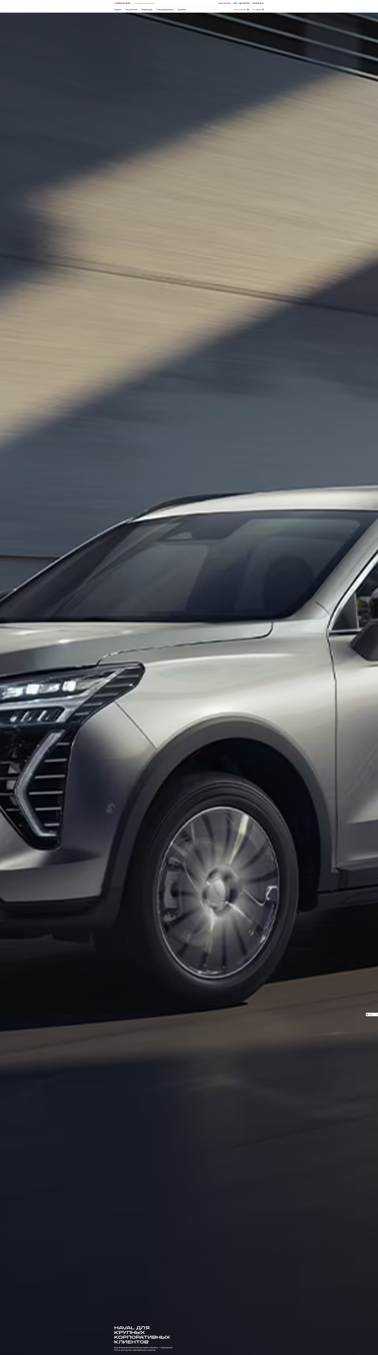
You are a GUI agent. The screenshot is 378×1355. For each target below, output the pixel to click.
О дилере (181, 9)
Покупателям (131, 9)
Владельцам (146, 9)
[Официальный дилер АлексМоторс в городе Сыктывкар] (251, 3)
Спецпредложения (164, 9)
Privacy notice (371, 1014)
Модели (117, 9)
